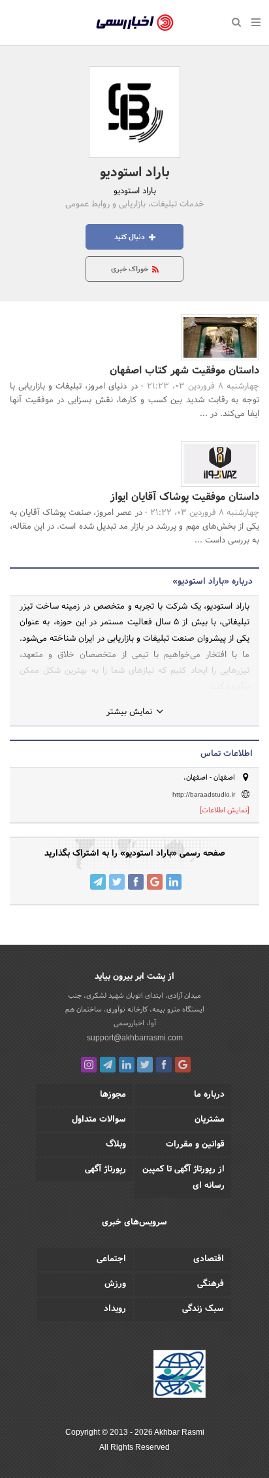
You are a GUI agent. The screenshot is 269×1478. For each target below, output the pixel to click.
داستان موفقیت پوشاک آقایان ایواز (184, 497)
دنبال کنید (130, 237)
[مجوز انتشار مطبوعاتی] (179, 1376)
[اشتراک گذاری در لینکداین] (174, 882)
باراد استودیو (135, 173)
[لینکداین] (126, 1064)
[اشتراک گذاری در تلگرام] (98, 882)
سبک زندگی (203, 1309)
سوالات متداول (99, 1119)
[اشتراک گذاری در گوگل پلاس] (155, 882)
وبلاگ (116, 1144)
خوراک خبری (130, 269)
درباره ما (209, 1095)
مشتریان (210, 1119)
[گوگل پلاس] (183, 1064)
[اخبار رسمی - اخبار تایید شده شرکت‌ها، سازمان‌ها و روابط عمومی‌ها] (134, 23)
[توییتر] (145, 1064)
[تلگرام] (108, 1064)
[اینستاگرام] (89, 1064)
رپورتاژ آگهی (105, 1169)
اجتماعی (111, 1259)
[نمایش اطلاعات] (224, 810)
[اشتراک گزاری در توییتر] (117, 882)
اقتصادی (208, 1259)
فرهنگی (210, 1284)
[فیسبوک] (164, 1064)
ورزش (115, 1284)
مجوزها (113, 1095)
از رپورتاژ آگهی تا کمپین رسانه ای (183, 1177)
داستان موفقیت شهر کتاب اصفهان (184, 370)
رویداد (115, 1309)
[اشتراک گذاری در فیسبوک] (136, 882)
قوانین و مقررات (195, 1144)
